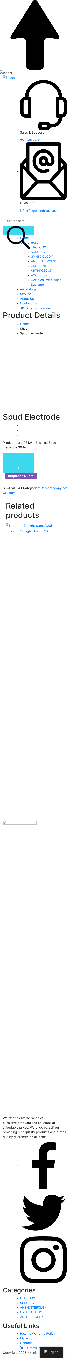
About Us (27, 298)
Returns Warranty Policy (37, 1333)
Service (25, 294)
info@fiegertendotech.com (40, 211)
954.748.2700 (30, 140)
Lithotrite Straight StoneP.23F (28, 531)
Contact (26, 1343)
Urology (9, 493)
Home (24, 238)
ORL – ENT (39, 266)
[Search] (18, 230)
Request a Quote (21, 476)
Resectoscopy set (54, 488)
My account (28, 1338)
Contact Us (28, 303)
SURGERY (38, 252)
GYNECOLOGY (42, 256)
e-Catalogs (28, 289)
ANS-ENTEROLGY (44, 261)
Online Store (29, 242)
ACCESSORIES (41, 275)
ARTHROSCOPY (42, 270)
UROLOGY (38, 247)
